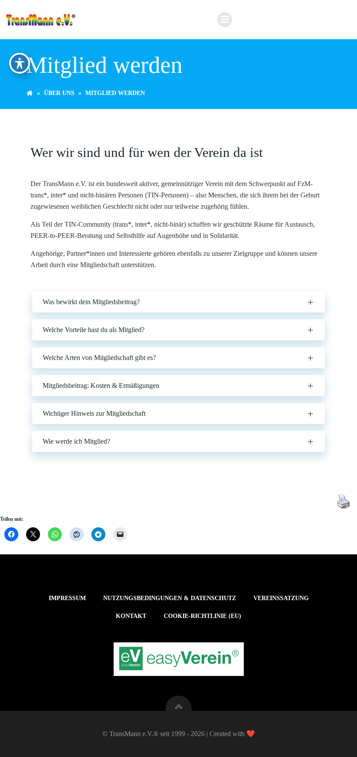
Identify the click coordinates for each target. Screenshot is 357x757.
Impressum (67, 598)
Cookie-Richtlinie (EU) (202, 616)
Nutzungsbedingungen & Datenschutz (169, 598)
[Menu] (224, 19)
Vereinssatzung (281, 598)
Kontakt (131, 616)
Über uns (59, 93)
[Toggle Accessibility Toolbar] (19, 63)
